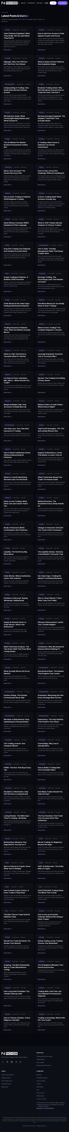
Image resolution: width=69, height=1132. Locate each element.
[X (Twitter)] (16, 1062)
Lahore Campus (41, 1081)
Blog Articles (4, 1087)
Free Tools (39, 3)
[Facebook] (3, 1062)
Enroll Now (63, 3)
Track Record (31, 3)
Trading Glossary (6, 1084)
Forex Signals (40, 1062)
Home (17, 3)
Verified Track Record (7, 1074)
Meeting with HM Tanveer (44, 1065)
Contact (46, 3)
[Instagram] (7, 1062)
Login (53, 3)
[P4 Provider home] (9, 3)
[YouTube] (11, 1062)
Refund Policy (40, 1096)
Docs (38, 1090)
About (51, 3)
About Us (39, 1074)
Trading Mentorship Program (44, 1056)
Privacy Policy (40, 1093)
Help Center (40, 1087)
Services (23, 3)
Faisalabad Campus (42, 1078)
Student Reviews (6, 1078)
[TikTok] (20, 1062)
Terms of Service (41, 1099)
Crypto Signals (41, 1059)
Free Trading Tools (6, 1081)
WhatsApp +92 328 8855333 (45, 1108)
